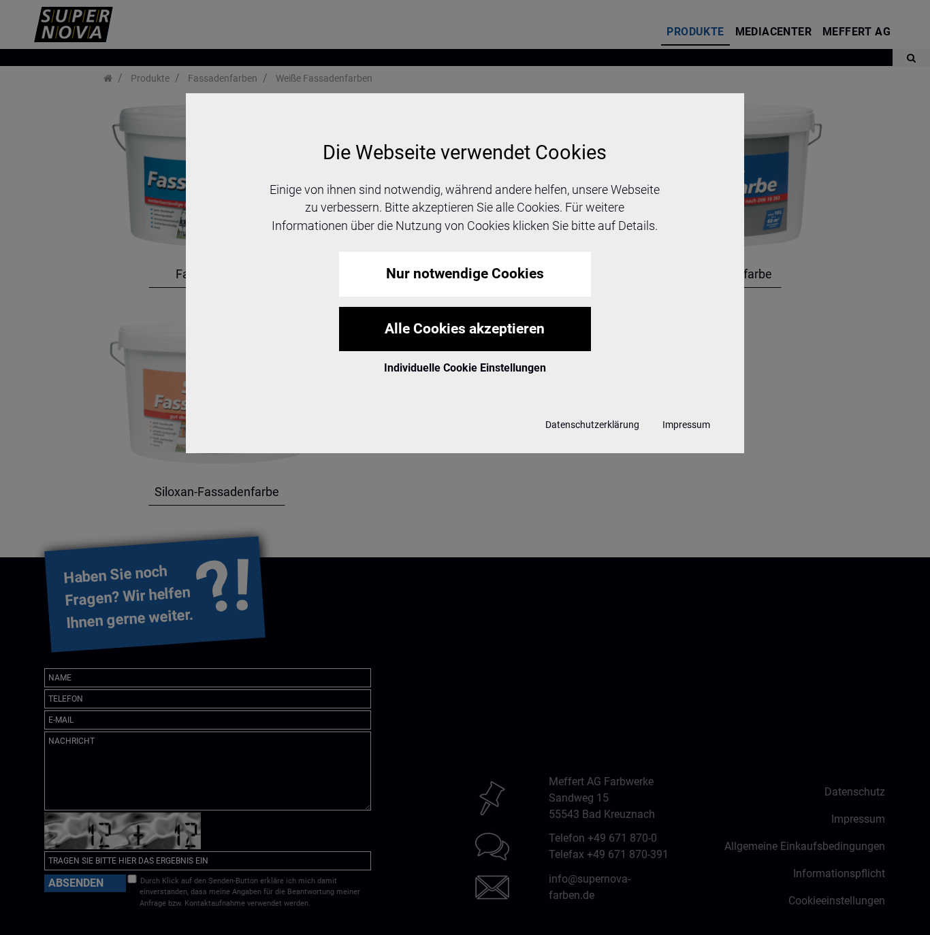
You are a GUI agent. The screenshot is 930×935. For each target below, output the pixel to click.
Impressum (686, 424)
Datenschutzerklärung (592, 424)
